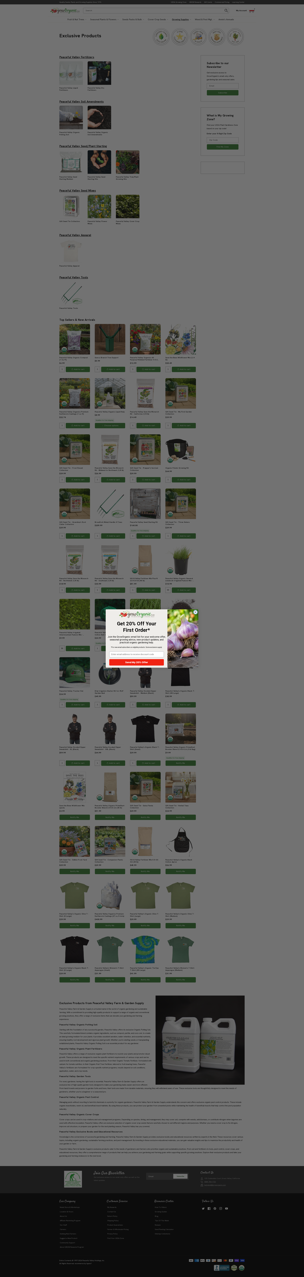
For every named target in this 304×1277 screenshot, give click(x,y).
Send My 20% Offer (136, 662)
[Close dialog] (195, 612)
